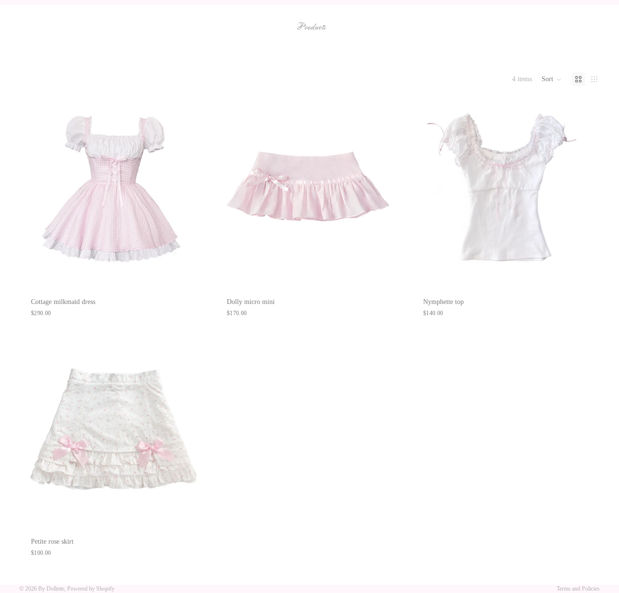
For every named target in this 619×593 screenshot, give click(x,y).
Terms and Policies (578, 588)
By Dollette (51, 588)
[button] (552, 79)
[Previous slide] (33, 191)
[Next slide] (192, 191)
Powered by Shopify (91, 588)
